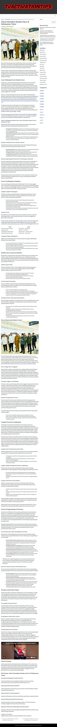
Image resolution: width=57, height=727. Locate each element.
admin (12, 26)
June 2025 (42, 64)
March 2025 (42, 70)
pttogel (41, 109)
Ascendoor (30, 725)
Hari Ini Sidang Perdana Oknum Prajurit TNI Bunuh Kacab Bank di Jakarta (47, 43)
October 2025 (43, 62)
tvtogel (41, 112)
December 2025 (43, 58)
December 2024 (43, 76)
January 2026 (43, 56)
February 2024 (43, 80)
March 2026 (42, 52)
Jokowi (16, 715)
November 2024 (43, 78)
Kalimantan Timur (22, 715)
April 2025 (42, 68)
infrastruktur (9, 714)
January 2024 (43, 82)
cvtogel (41, 120)
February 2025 (43, 72)
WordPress (40, 725)
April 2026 (42, 50)
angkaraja (42, 114)
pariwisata (29, 715)
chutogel (17, 504)
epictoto (41, 117)
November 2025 (43, 60)
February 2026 (43, 54)
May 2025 (42, 66)
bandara (6, 715)
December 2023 (43, 84)
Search (41, 19)
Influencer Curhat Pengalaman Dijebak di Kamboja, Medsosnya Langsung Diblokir (46, 32)
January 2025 (43, 74)
